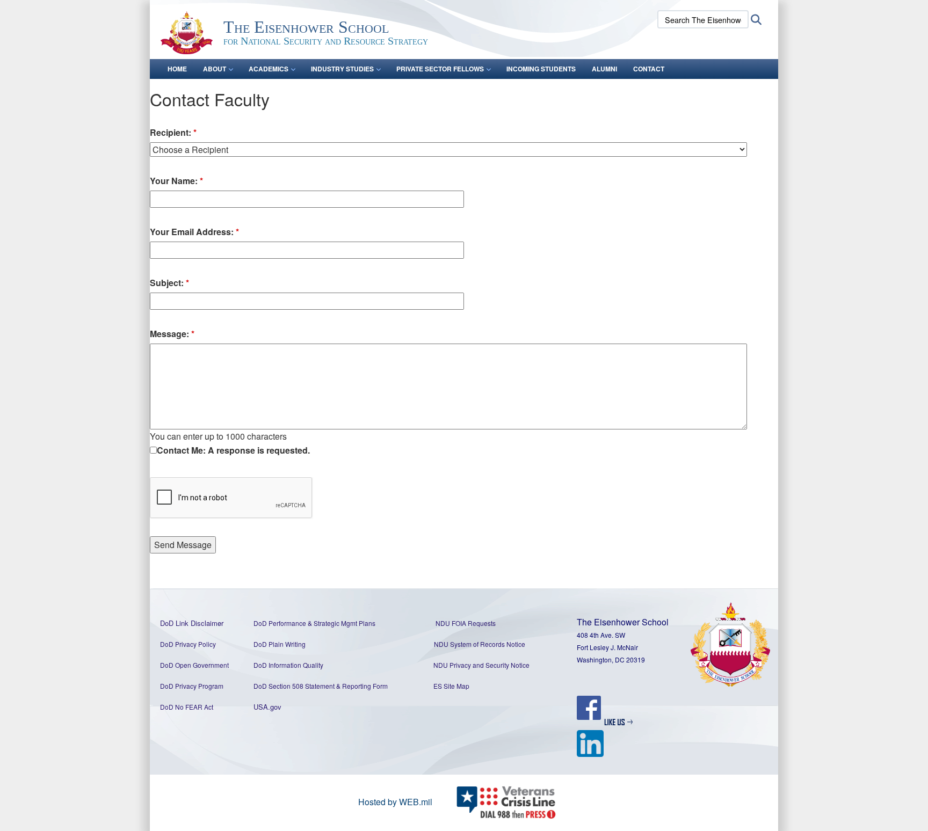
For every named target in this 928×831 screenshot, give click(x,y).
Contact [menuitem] (648, 69)
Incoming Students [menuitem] (541, 69)
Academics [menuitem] (268, 69)
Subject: (169, 282)
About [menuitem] (214, 69)
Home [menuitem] (177, 69)
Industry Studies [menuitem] (342, 69)
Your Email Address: (194, 231)
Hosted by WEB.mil (395, 802)
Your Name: (176, 180)
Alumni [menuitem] (604, 69)
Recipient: (173, 132)
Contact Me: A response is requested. (233, 450)
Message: (172, 333)
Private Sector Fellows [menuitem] (440, 69)
